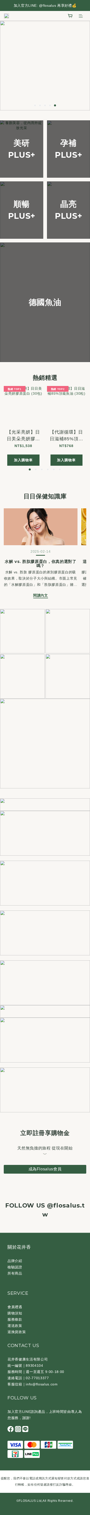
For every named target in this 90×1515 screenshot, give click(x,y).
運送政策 (15, 1326)
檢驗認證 (15, 1267)
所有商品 (15, 1273)
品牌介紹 (15, 1261)
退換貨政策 (17, 1332)
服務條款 (15, 1319)
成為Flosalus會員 (45, 1169)
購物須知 (15, 1313)
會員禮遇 (15, 1307)
